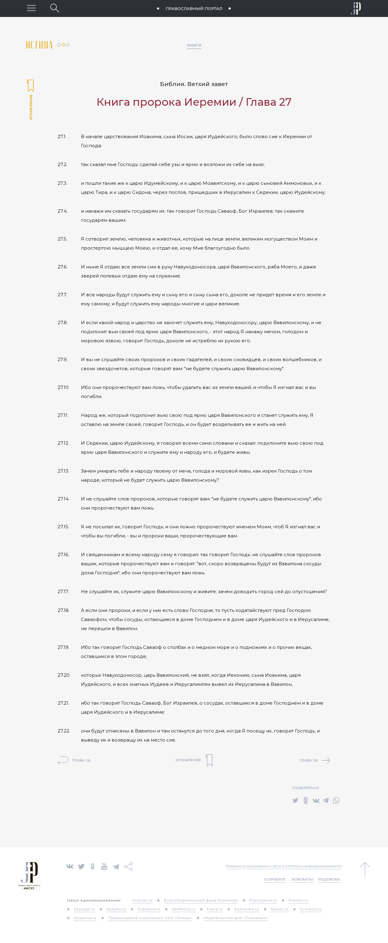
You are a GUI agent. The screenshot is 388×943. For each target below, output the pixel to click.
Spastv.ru (280, 909)
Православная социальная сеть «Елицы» (150, 918)
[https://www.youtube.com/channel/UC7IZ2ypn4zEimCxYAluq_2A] (104, 866)
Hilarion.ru (142, 900)
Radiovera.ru (246, 909)
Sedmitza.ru (184, 909)
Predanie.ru (149, 909)
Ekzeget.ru (84, 909)
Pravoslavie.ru (263, 900)
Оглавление (30, 100)
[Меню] (31, 8)
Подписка (329, 879)
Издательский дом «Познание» (236, 918)
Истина (41, 45)
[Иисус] (356, 8)
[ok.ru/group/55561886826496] (92, 866)
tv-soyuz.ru (311, 909)
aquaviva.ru (85, 918)
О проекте (275, 879)
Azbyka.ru (116, 909)
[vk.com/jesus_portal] (69, 866)
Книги (194, 45)
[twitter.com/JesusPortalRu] (81, 866)
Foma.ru (215, 909)
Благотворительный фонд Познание (201, 900)
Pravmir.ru (299, 900)
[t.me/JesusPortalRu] (116, 866)
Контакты (302, 879)
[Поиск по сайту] (54, 8)
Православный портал (194, 8)
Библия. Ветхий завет (194, 84)
